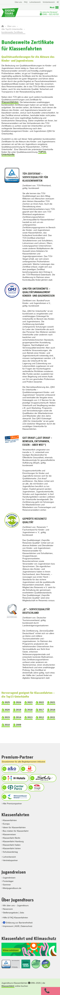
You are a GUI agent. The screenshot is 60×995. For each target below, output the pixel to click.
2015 (7, 717)
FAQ (25, 2)
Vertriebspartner (10, 860)
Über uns (18, 2)
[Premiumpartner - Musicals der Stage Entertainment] (35, 787)
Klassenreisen (9, 834)
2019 (18, 710)
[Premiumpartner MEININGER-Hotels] (28, 769)
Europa (6, 824)
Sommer (7, 884)
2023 (29, 702)
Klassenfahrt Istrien (12, 848)
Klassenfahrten (10, 102)
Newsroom (8, 909)
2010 (7, 725)
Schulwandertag (10, 852)
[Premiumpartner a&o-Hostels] (10, 769)
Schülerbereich (49, 2)
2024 (18, 702)
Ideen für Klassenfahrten (14, 827)
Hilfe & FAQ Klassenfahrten (15, 917)
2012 (41, 717)
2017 (41, 710)
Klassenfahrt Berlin (11, 838)
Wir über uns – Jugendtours (16, 905)
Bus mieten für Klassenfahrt (15, 831)
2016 (52, 710)
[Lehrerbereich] (57, 3)
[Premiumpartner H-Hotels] (15, 778)
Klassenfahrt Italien (12, 845)
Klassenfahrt (8, 986)
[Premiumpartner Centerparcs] (14, 787)
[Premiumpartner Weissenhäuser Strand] (15, 797)
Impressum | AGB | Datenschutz (17, 926)
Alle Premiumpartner (12, 803)
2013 (29, 717)
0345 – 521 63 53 (50, 14)
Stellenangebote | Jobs (13, 912)
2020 (7, 710)
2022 (41, 702)
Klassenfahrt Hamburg (13, 841)
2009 (18, 725)
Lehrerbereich (35, 2)
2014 (18, 717)
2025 (7, 702)
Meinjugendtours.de (12, 888)
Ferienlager (8, 881)
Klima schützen (11, 950)
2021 (52, 702)
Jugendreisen (9, 877)
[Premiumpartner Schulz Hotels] (42, 778)
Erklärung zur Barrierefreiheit (19, 922)
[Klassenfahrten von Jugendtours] (2, 26)
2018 (29, 710)
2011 (52, 717)
